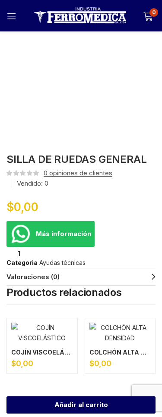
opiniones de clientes (78, 173)
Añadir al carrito (81, 405)
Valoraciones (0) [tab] (33, 277)
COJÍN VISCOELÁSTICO (42, 352)
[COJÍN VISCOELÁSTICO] (42, 333)
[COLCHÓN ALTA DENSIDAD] (120, 333)
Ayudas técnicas (62, 262)
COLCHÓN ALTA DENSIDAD (120, 352)
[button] (148, 15)
